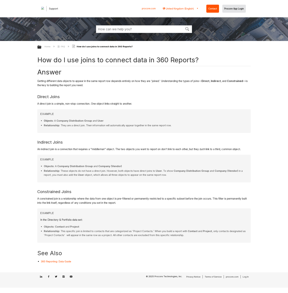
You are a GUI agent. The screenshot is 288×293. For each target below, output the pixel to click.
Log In (246, 277)
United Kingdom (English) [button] (179, 8)
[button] (187, 28)
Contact (212, 8)
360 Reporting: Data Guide (56, 261)
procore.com (149, 8)
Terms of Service (213, 277)
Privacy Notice (193, 277)
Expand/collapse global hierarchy (41, 47)
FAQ (63, 46)
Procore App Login (234, 8)
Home (47, 46)
